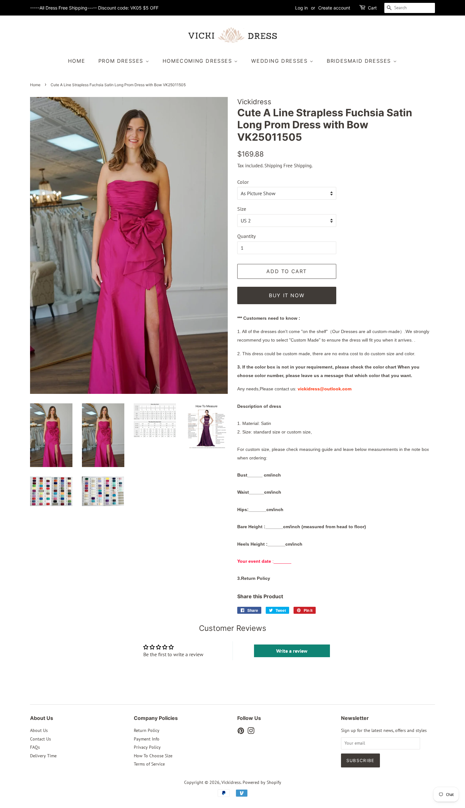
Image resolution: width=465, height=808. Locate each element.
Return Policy (146, 730)
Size (241, 209)
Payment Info (146, 739)
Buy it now (286, 295)
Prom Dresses (122, 61)
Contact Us (40, 739)
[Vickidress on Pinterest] (240, 732)
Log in (301, 7)
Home (76, 61)
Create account (334, 7)
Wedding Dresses (280, 61)
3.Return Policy (253, 578)
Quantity (246, 236)
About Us (39, 730)
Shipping (273, 166)
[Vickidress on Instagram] (250, 732)
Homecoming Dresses (198, 61)
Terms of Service (149, 764)
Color (243, 182)
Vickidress (231, 782)
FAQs (35, 747)
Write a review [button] (291, 651)
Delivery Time (43, 756)
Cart (372, 7)
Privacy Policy (147, 747)
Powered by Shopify (262, 782)
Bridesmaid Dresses (360, 61)
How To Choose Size (153, 756)
